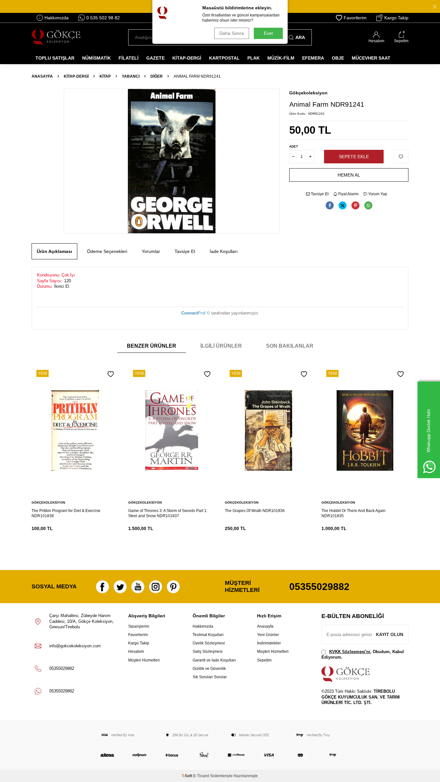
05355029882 (319, 586)
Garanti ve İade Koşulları (214, 660)
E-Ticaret (201, 776)
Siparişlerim (138, 626)
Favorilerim (355, 17)
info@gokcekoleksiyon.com (75, 645)
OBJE (338, 58)
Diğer (156, 76)
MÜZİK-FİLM (280, 58)
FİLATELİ (129, 58)
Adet (293, 146)
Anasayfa (42, 76)
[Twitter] (120, 586)
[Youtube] (137, 586)
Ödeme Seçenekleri (107, 251)
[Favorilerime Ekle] (111, 374)
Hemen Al (349, 175)
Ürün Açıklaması (54, 251)
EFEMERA (313, 58)
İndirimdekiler (269, 643)
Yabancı (130, 76)
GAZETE (155, 58)
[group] (171, 161)
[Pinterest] (173, 586)
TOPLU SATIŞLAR (54, 58)
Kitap (105, 76)
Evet (268, 33)
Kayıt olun (389, 634)
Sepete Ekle (354, 156)
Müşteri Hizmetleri (144, 660)
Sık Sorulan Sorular (210, 677)
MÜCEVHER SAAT (371, 58)
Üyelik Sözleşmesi (209, 643)
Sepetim (264, 660)
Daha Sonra (231, 33)
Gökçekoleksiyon (308, 92)
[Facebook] (102, 586)
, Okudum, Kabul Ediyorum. (362, 654)
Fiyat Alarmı (348, 194)
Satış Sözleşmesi (208, 651)
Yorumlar (151, 251)
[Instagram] (155, 586)
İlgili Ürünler (221, 346)
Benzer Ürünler (151, 346)
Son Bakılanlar (289, 346)
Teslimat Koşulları (208, 634)
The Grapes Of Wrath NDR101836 (255, 510)
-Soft (187, 776)
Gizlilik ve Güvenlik (209, 668)
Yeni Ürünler (268, 634)
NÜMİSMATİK (96, 58)
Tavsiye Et (319, 194)
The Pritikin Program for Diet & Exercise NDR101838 (66, 513)
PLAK (253, 58)
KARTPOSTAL (224, 58)
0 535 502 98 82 (103, 17)
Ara (300, 37)
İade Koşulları (224, 251)
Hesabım (136, 651)
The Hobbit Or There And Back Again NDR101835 (353, 513)
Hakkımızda (56, 17)
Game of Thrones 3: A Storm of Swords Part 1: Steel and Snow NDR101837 (167, 513)
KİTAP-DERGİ (186, 58)
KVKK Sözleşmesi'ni (349, 651)
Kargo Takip (396, 17)
